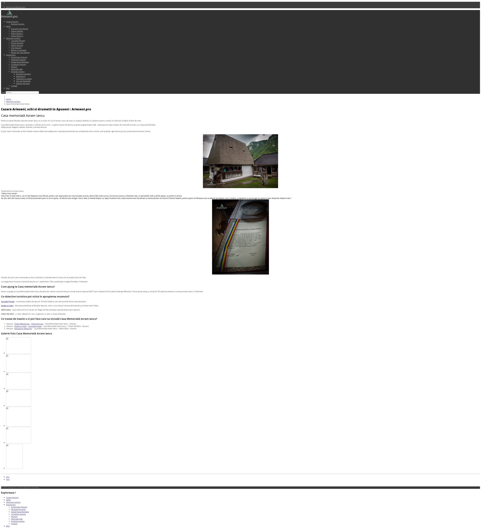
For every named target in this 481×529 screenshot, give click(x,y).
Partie (8, 26)
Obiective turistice (13, 38)
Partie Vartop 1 (17, 33)
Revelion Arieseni (17, 24)
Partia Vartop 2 (17, 36)
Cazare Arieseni (12, 21)
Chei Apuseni (16, 48)
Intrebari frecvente (18, 59)
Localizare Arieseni (18, 64)
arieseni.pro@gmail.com (15, 7)
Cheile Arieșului (37, 324)
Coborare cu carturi (24, 79)
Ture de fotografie (23, 81)
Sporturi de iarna (23, 83)
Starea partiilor (17, 31)
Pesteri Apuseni (17, 43)
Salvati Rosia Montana (20, 62)
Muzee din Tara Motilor (20, 52)
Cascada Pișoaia (34, 326)
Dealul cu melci (20, 326)
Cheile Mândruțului (21, 324)
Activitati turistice (18, 71)
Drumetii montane (23, 74)
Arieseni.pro (11, 55)
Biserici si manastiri (18, 50)
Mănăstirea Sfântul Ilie (23, 328)
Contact (14, 86)
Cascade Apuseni (18, 40)
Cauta (3, 92)
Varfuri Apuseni (17, 45)
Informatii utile (17, 69)
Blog (8, 88)
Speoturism (20, 76)
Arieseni (14, 67)
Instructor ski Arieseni (19, 29)
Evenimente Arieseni (19, 57)
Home (8, 99)
